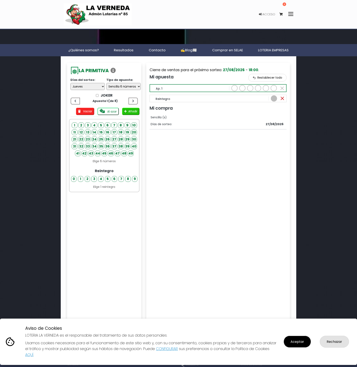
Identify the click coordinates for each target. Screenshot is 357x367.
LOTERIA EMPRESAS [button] (273, 50)
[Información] (113, 71)
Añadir (132, 111)
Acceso (268, 14)
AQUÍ (29, 354)
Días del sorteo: (82, 79)
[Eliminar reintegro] (282, 98)
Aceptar (297, 341)
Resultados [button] (123, 50)
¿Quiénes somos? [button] (83, 50)
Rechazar (334, 341)
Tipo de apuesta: (119, 79)
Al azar (111, 111)
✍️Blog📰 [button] (189, 50)
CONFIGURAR (167, 348)
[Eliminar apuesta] (282, 88)
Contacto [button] (157, 50)
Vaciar (87, 111)
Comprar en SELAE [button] (227, 50)
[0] (283, 14)
